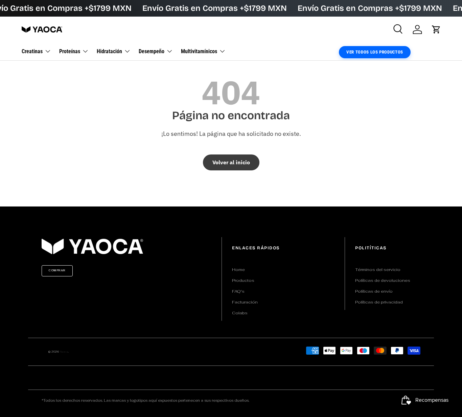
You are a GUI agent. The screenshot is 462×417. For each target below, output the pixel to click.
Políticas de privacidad (379, 302)
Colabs (240, 313)
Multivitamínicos (199, 51)
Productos (243, 280)
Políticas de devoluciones (382, 280)
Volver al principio (231, 199)
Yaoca (64, 351)
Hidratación (109, 51)
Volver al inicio (231, 162)
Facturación (245, 302)
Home (238, 269)
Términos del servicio (377, 269)
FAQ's (238, 291)
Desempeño (151, 51)
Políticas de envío (374, 291)
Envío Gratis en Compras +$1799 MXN (214, 8)
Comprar (57, 270)
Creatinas (32, 51)
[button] (436, 29)
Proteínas (69, 51)
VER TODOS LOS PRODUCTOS (374, 52)
